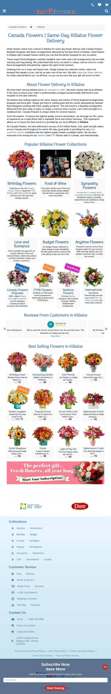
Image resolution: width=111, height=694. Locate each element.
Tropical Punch (43, 411)
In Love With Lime (68, 411)
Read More (55, 336)
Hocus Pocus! (93, 375)
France (87, 300)
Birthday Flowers (21, 184)
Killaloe (41, 27)
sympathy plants (95, 193)
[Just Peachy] (68, 361)
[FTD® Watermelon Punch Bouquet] (93, 398)
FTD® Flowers (43, 290)
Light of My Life (68, 449)
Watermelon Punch (93, 411)
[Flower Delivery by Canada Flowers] (55, 11)
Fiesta (43, 448)
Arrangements (82, 193)
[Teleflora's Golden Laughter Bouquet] (17, 398)
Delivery (30, 574)
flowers (23, 296)
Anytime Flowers (89, 242)
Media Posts (23, 586)
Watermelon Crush (94, 448)
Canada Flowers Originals (17, 292)
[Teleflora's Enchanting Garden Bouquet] (43, 361)
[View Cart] (105, 4)
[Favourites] (98, 4)
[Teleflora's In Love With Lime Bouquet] (68, 398)
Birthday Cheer (17, 375)
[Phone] (91, 4)
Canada (47, 559)
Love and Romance (22, 244)
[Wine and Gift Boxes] (55, 163)
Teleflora (41, 135)
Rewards (35, 605)
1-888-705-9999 (36, 619)
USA (96, 298)
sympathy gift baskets (84, 195)
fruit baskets (22, 299)
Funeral (20, 540)
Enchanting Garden (43, 375)
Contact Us (17, 612)
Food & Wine (55, 184)
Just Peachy (68, 374)
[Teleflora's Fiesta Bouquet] (43, 435)
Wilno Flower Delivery (58, 651)
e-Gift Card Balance (27, 592)
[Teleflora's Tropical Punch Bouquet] (43, 398)
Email (20, 619)
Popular (20, 547)
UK (100, 298)
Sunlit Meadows (17, 448)
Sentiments (38, 553)
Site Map (21, 605)
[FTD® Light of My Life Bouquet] (68, 435)
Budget (33, 534)
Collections (17, 521)
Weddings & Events (27, 598)
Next (106, 329)
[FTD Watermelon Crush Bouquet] (93, 435)
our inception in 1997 (54, 90)
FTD (53, 135)
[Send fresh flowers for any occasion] (89, 222)
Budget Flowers (55, 242)
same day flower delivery (89, 72)
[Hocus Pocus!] (93, 361)
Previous (4, 329)
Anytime (21, 528)
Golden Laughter (17, 411)
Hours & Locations (26, 625)
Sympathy (34, 540)
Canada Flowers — (19, 27)
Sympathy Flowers (89, 186)
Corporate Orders (25, 631)
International (93, 290)
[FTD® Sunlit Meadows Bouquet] (17, 435)
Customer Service (22, 567)
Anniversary (36, 528)
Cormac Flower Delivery (42, 656)
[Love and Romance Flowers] (21, 222)
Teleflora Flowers (68, 292)
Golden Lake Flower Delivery (82, 651)
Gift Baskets (35, 547)
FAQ (19, 574)
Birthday (21, 534)
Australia (94, 300)
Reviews (39, 586)
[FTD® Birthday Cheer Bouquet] (17, 361)
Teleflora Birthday (24, 193)
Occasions (22, 553)
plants (10, 299)
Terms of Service (25, 580)
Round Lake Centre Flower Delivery (30, 651)
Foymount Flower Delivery (67, 656)
